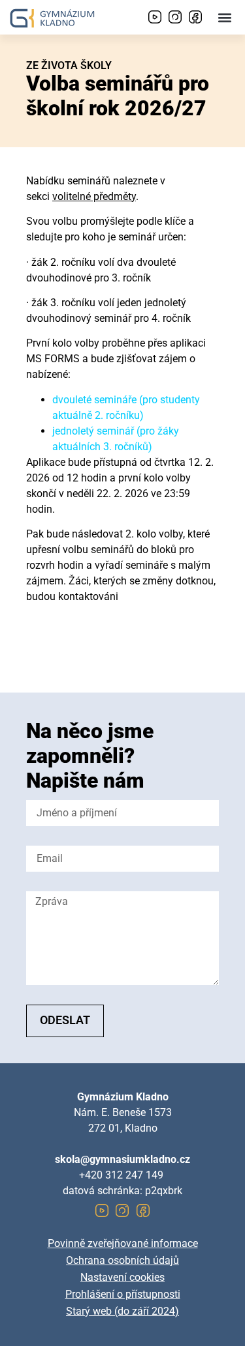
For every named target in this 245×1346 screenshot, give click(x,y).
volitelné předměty (94, 196)
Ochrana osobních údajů (122, 1260)
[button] (224, 17)
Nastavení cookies (122, 1277)
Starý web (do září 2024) (122, 1311)
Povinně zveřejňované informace (123, 1243)
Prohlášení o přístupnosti (122, 1294)
